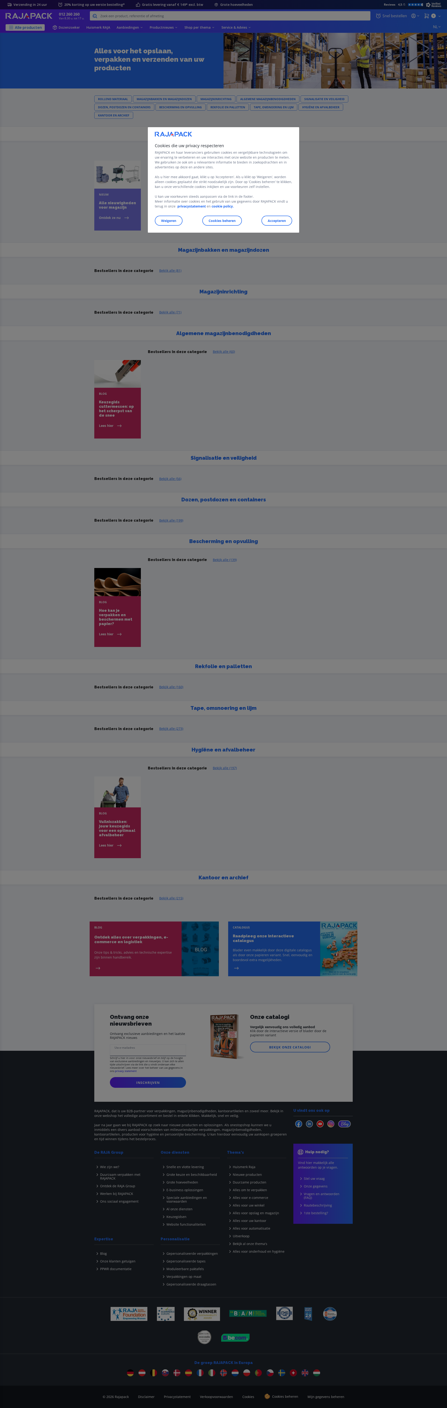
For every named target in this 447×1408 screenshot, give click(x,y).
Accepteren (277, 220)
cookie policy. (223, 206)
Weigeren (168, 220)
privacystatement (191, 206)
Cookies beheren (222, 220)
